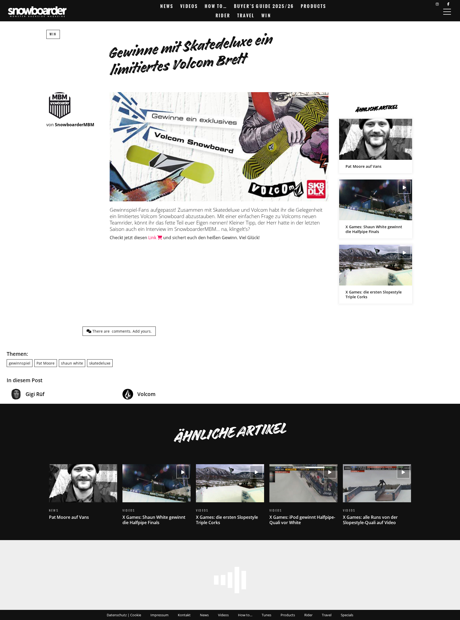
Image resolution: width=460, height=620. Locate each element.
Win (266, 15)
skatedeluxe (99, 363)
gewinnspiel (19, 363)
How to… (216, 6)
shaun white (72, 363)
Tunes (266, 615)
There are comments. (121, 331)
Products (313, 6)
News (166, 6)
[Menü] (447, 11)
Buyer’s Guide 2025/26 (264, 6)
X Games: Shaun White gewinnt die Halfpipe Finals (375, 209)
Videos (189, 6)
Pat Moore (45, 363)
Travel (245, 15)
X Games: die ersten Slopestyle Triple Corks (375, 274)
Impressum (159, 615)
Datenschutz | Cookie (124, 615)
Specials (347, 615)
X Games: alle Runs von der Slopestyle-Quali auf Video (377, 498)
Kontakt (184, 615)
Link (152, 237)
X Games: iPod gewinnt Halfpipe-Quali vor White (303, 498)
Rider (223, 15)
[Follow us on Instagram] (437, 4)
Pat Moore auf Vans (375, 146)
